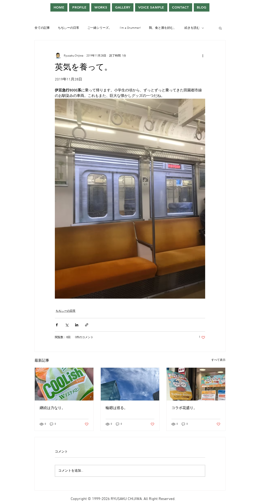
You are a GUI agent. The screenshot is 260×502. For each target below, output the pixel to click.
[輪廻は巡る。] (130, 384)
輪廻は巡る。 (117, 408)
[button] (220, 28)
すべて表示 (218, 360)
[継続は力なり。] (64, 384)
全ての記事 (42, 28)
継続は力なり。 (52, 408)
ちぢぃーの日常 (68, 28)
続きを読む (192, 28)
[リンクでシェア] (87, 325)
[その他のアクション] (202, 55)
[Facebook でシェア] (57, 325)
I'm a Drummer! (130, 28)
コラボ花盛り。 (184, 408)
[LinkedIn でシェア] (77, 325)
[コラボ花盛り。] (196, 384)
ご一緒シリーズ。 (99, 28)
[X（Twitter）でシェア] (67, 325)
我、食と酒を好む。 (162, 28)
